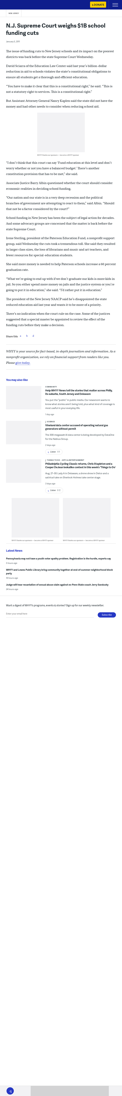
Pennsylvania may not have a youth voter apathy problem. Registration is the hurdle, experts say (58, 558)
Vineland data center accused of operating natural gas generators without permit (76, 426)
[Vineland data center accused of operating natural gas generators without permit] (23, 434)
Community (51, 387)
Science (51, 421)
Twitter (27, 336)
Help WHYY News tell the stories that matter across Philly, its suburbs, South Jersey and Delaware (78, 392)
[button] (10, 1091)
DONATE (99, 4)
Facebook (20, 336)
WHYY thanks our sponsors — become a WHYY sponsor (58, 155)
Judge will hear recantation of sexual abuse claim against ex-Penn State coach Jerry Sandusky (57, 584)
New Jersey (14, 13)
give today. (22, 363)
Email (33, 336)
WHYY (12, 5)
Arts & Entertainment (73, 460)
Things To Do (53, 460)
